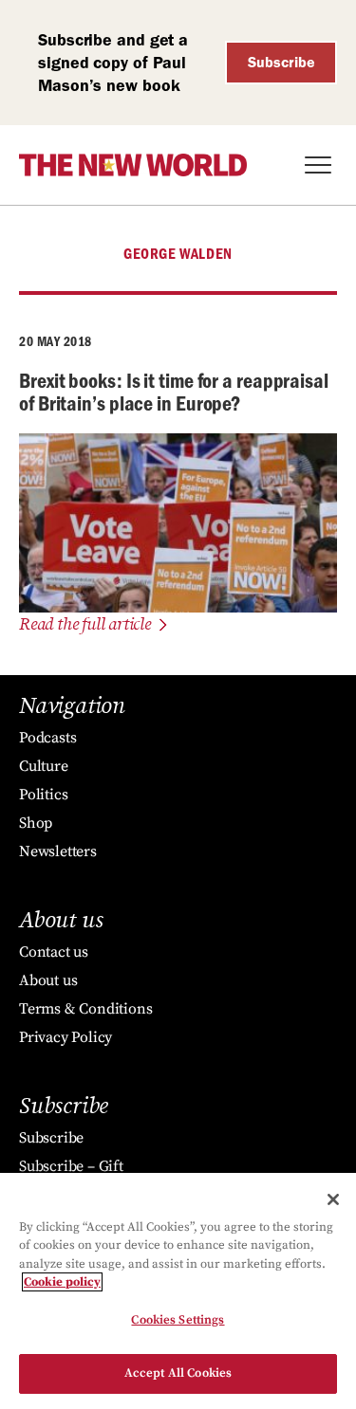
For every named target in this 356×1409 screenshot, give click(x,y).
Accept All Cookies (178, 1373)
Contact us (53, 951)
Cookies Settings (177, 1319)
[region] (178, 1291)
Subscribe (281, 62)
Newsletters (58, 851)
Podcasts (47, 737)
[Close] (333, 1199)
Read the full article (85, 624)
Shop (35, 823)
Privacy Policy (65, 1037)
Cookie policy (62, 1282)
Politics (43, 794)
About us (48, 980)
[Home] (133, 165)
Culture (43, 766)
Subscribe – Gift (71, 1166)
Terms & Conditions (85, 1008)
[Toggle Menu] (318, 165)
